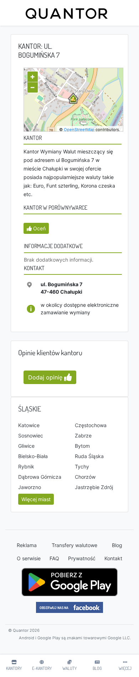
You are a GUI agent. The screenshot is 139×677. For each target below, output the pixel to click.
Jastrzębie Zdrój (94, 487)
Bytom (82, 446)
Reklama (27, 545)
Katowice (29, 425)
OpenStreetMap (79, 129)
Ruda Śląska (89, 456)
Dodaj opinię (46, 377)
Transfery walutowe (74, 545)
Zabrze (83, 435)
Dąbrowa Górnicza (39, 477)
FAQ (54, 558)
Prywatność (82, 558)
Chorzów (85, 477)
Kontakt (113, 558)
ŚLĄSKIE (29, 408)
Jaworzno (29, 487)
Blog (117, 545)
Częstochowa (91, 425)
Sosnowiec (30, 435)
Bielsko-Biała (33, 456)
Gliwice (26, 446)
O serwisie (29, 558)
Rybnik (26, 466)
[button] (36, 228)
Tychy (82, 466)
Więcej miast (36, 499)
